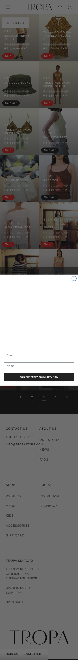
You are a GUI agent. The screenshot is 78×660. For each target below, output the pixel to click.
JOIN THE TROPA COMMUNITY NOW (39, 377)
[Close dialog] (74, 278)
